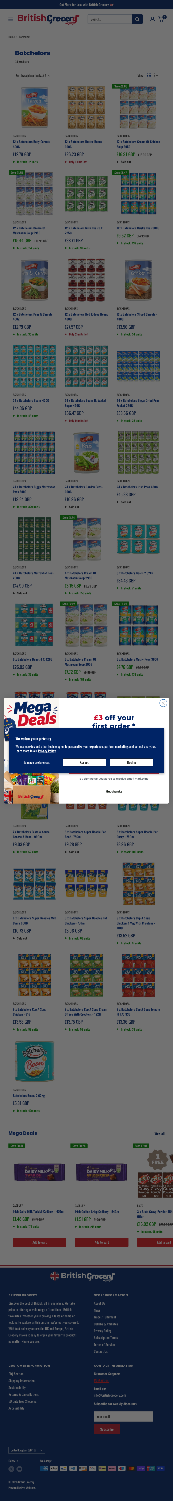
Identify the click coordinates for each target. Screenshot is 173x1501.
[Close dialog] (163, 703)
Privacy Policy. (47, 750)
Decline (132, 762)
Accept (84, 762)
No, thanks (114, 791)
